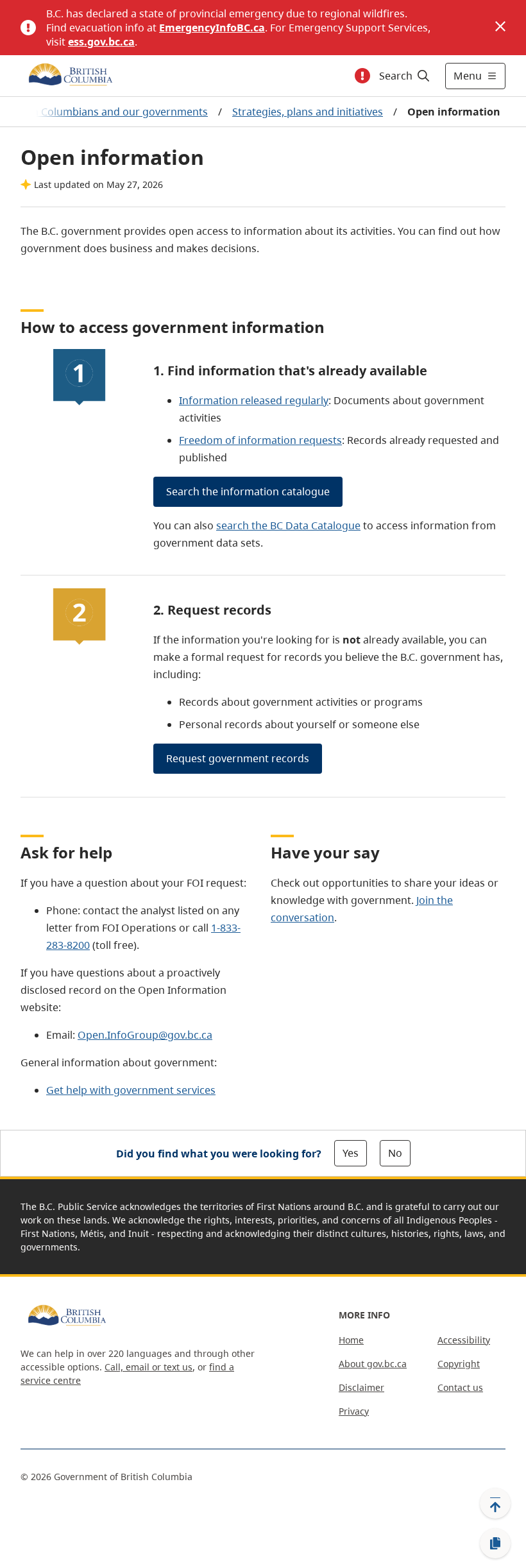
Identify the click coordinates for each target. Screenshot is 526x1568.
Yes (351, 1153)
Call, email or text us (148, 1367)
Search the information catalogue (248, 491)
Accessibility (463, 1340)
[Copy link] (495, 1543)
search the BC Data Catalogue (288, 525)
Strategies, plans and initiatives (307, 112)
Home (351, 1340)
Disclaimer (361, 1387)
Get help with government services (131, 1090)
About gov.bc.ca (373, 1364)
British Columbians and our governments (107, 112)
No (395, 1153)
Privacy (354, 1411)
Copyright (458, 1364)
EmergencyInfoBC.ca (212, 28)
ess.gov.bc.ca (101, 42)
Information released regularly (253, 400)
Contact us (460, 1387)
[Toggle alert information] (362, 75)
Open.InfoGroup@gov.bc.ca (145, 1035)
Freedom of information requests (260, 440)
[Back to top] (495, 1503)
